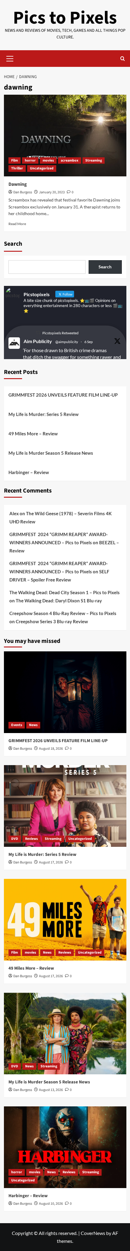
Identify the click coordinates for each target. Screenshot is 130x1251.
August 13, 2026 (51, 1089)
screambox (69, 160)
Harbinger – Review (28, 472)
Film (14, 160)
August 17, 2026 (51, 862)
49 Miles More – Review (33, 433)
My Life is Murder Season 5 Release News (50, 453)
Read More (17, 223)
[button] (10, 57)
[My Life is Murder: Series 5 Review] (65, 806)
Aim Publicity (38, 341)
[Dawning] (65, 135)
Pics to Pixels (65, 18)
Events (16, 725)
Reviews (31, 838)
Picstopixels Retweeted (60, 333)
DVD (14, 838)
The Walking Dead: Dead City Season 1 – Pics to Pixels (64, 592)
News (33, 725)
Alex (14, 513)
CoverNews (93, 1233)
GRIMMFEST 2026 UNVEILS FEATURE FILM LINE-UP (63, 395)
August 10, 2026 (51, 1203)
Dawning (17, 184)
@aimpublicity (66, 341)
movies (48, 160)
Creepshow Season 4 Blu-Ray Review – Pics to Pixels (62, 613)
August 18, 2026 (51, 748)
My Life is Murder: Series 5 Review (43, 414)
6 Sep (88, 341)
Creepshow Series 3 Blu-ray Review (52, 621)
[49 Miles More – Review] (65, 920)
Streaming (93, 160)
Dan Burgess (22, 192)
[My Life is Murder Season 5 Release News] (65, 1033)
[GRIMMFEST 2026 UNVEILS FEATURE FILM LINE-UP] (65, 692)
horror (30, 160)
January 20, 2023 (52, 192)
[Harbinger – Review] (65, 1147)
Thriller (17, 168)
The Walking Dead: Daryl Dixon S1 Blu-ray (59, 600)
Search (13, 244)
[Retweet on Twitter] (38, 332)
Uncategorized (42, 168)
